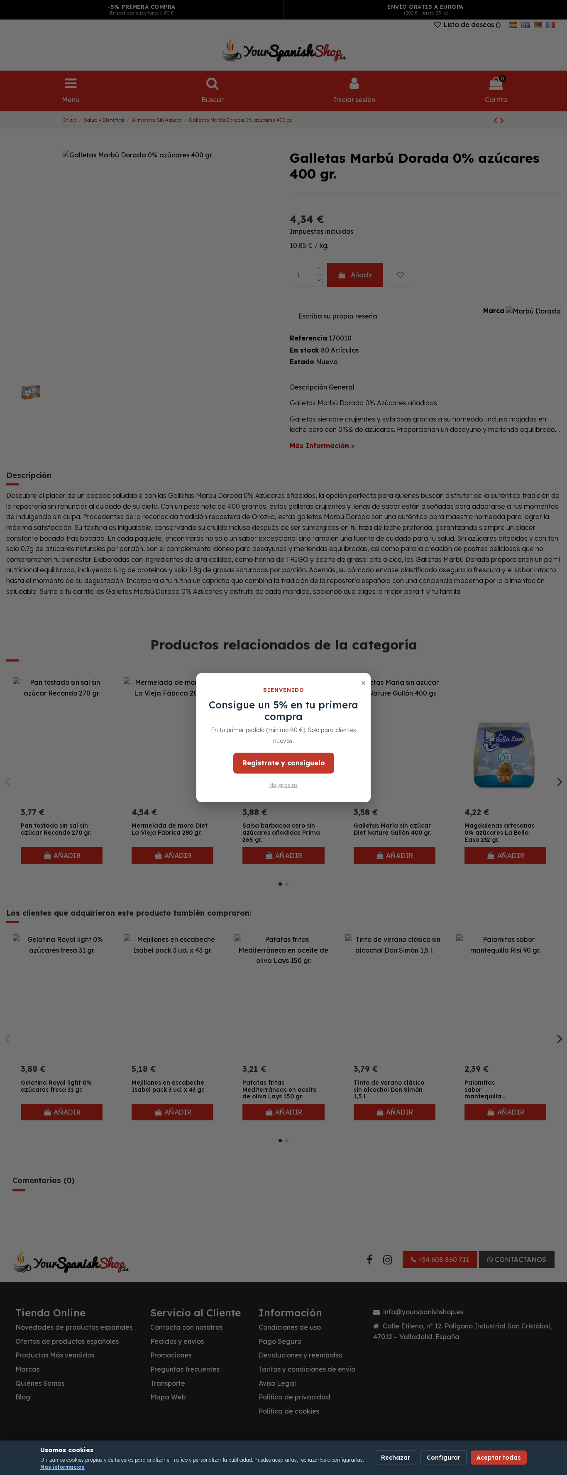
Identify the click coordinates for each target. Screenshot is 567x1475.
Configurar (443, 1457)
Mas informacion (62, 1467)
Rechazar (395, 1457)
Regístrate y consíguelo (283, 763)
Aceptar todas (499, 1457)
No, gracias (283, 785)
